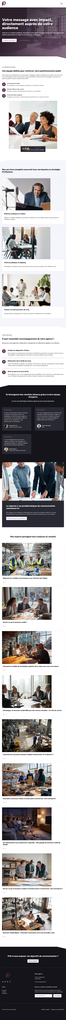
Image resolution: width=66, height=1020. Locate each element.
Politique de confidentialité (57, 1009)
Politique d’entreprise (9, 40)
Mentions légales (45, 1009)
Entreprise (4, 993)
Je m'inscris (57, 995)
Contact (4, 991)
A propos (4, 990)
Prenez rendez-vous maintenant (16, 518)
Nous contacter (33, 961)
